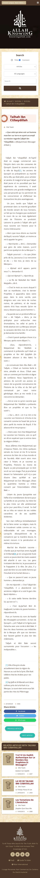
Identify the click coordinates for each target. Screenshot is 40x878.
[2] (7, 682)
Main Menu (19, 3)
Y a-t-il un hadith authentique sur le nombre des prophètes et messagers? (25, 760)
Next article (27, 735)
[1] (20, 170)
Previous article (14, 729)
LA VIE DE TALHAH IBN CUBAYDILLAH (25, 782)
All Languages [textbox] (19, 74)
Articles (18, 101)
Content (25, 60)
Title (16, 60)
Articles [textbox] (19, 66)
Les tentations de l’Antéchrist (25, 801)
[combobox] (20, 66)
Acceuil (9, 101)
